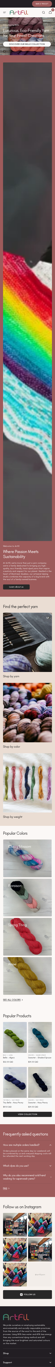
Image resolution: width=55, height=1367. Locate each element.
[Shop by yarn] (27, 645)
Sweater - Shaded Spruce (39, 1057)
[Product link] (15, 1042)
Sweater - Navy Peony (38, 1102)
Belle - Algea (9, 1057)
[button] (4, 12)
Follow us (29, 1294)
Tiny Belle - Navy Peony (13, 1102)
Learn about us (16, 587)
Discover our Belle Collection (27, 44)
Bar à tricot (42, 4)
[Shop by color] (27, 715)
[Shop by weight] (27, 786)
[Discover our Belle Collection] (27, 36)
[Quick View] (10, 1045)
